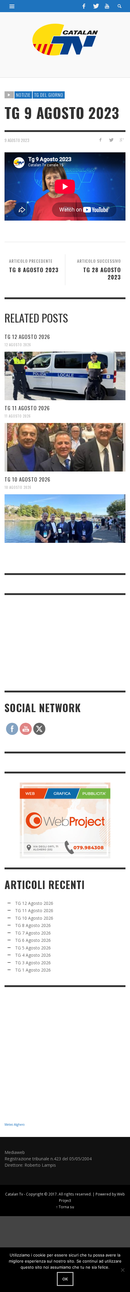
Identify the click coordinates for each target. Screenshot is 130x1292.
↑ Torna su (65, 1206)
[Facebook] (84, 6)
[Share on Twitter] (111, 140)
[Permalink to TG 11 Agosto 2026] (65, 447)
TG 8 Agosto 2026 (33, 925)
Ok (65, 1279)
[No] (122, 1270)
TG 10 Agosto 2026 (27, 479)
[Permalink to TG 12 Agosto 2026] (65, 376)
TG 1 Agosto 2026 (33, 970)
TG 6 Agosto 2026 (33, 940)
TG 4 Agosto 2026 (33, 955)
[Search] (12, 6)
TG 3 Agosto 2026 (33, 963)
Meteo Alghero (14, 1124)
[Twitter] (95, 6)
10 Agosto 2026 (18, 487)
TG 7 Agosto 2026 (33, 933)
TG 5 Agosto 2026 (33, 948)
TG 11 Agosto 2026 (27, 408)
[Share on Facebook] (100, 140)
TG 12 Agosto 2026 (27, 336)
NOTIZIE (23, 94)
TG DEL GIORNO (48, 94)
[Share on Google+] (121, 140)
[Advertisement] (50, 642)
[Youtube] (107, 6)
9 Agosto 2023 (17, 140)
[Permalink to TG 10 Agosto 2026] (65, 518)
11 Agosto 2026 (18, 416)
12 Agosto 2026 (18, 344)
